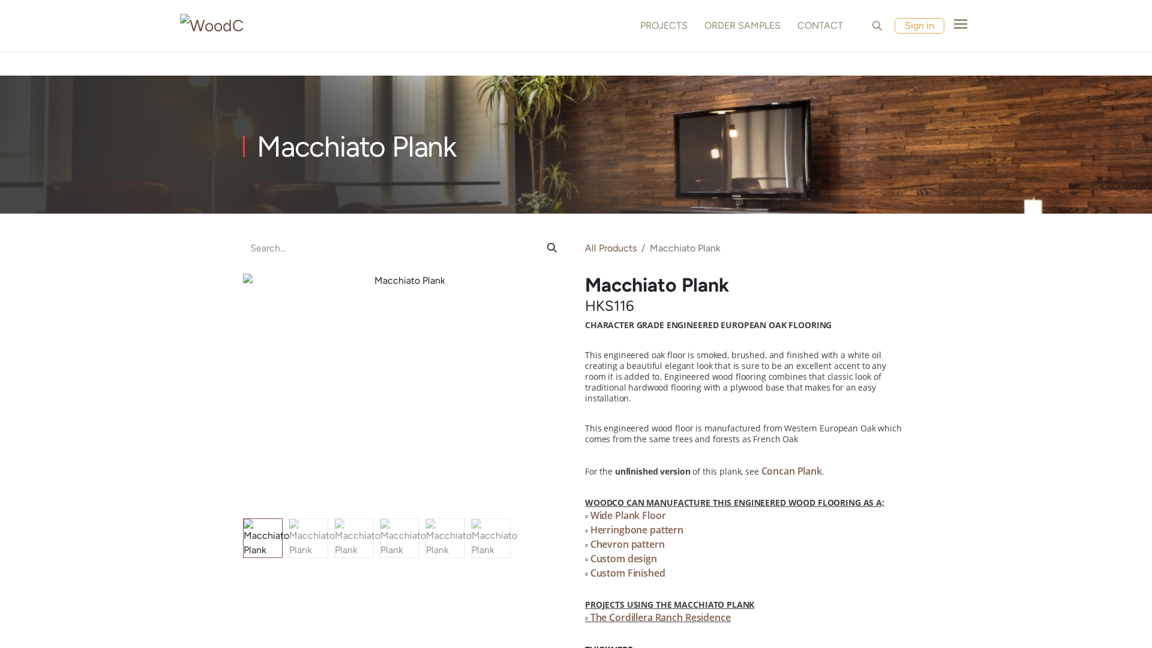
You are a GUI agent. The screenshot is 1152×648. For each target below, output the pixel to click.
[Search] (552, 248)
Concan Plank (791, 471)
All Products (611, 248)
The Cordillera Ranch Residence (660, 617)
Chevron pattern (627, 544)
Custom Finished (627, 573)
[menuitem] (661, 26)
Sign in (919, 25)
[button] (877, 25)
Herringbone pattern (636, 529)
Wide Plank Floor (628, 515)
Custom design (623, 558)
